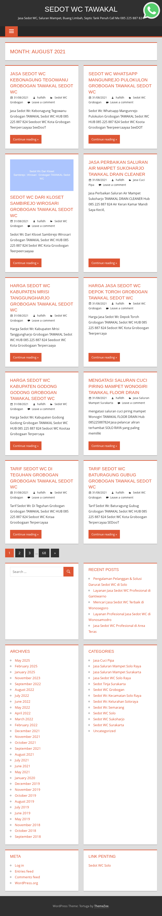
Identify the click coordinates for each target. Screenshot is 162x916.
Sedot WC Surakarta (108, 725)
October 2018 (25, 830)
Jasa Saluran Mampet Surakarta (117, 672)
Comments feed (27, 877)
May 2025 (22, 660)
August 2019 (24, 801)
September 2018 (28, 836)
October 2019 (25, 795)
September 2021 (28, 748)
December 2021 (27, 731)
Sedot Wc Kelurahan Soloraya (115, 701)
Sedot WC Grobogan (108, 689)
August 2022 (24, 689)
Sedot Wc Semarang (108, 707)
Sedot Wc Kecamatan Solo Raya (117, 695)
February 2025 (26, 666)
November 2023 (27, 678)
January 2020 (25, 778)
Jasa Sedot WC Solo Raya (112, 678)
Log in (19, 865)
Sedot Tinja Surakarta (109, 684)
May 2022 (22, 707)
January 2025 (25, 672)
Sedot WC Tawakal (81, 9)
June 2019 (22, 813)
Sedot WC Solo (104, 713)
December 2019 (27, 783)
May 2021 (22, 772)
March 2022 (24, 719)
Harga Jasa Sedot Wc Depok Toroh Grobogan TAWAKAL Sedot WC (118, 291)
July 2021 (22, 760)
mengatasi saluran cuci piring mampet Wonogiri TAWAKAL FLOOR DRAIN (118, 386)
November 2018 (27, 825)
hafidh (41, 97)
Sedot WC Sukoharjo (108, 719)
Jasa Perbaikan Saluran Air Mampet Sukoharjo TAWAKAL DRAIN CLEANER (118, 168)
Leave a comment (43, 102)
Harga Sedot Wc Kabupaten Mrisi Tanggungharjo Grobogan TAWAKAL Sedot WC (41, 297)
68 (44, 553)
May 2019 (22, 819)
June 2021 (22, 766)
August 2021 (24, 754)
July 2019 (22, 807)
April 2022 (23, 713)
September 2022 (28, 684)
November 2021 (27, 736)
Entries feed (24, 871)
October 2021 (25, 742)
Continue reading (24, 139)
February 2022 (26, 725)
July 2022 (22, 695)
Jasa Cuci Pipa (103, 660)
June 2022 (22, 701)
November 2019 (27, 789)
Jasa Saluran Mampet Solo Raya (117, 666)
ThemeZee (101, 906)
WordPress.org (26, 883)
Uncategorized (104, 731)
